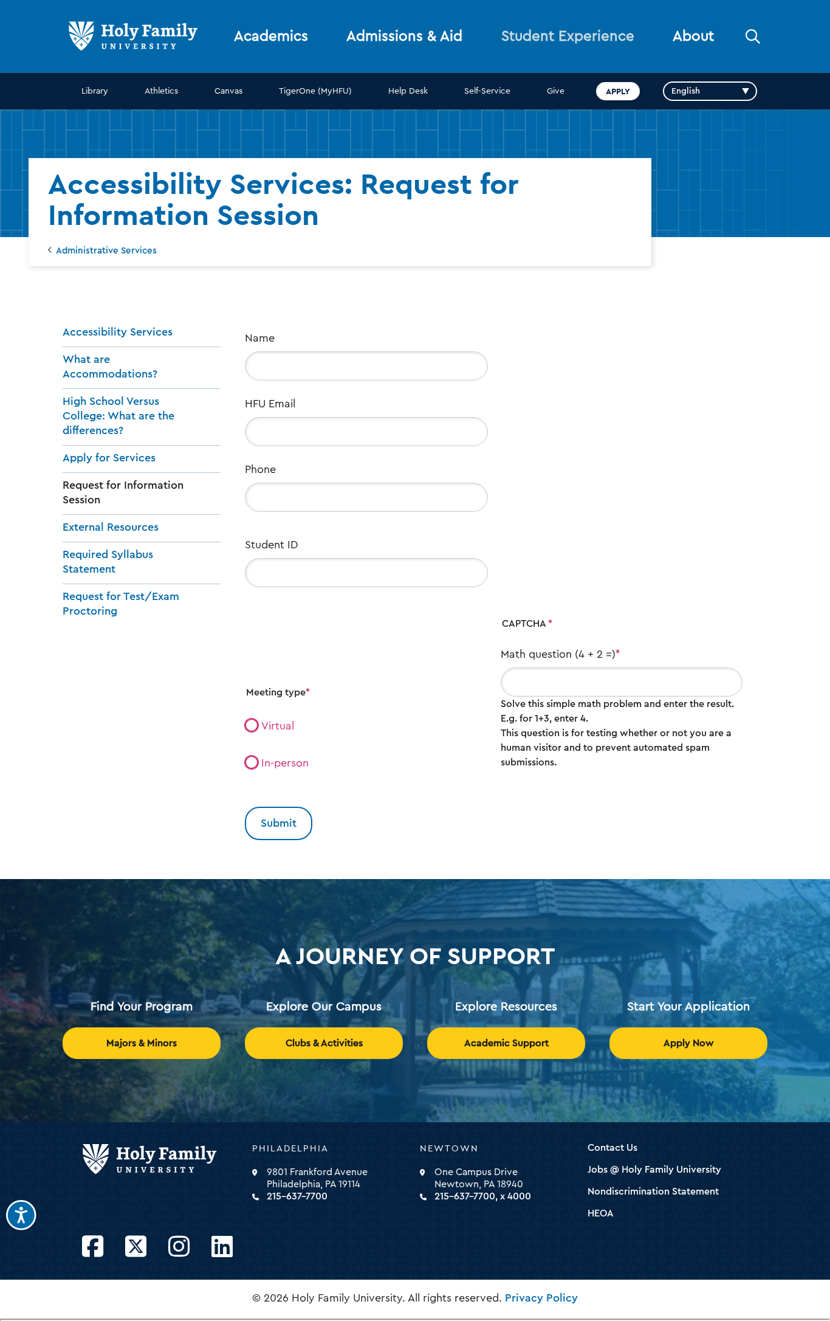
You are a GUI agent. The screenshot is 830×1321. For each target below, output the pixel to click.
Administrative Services (106, 250)
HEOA (601, 1213)
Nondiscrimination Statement (653, 1191)
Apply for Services (109, 457)
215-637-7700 (297, 1196)
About (693, 36)
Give (555, 91)
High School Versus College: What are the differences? (118, 416)
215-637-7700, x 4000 (482, 1196)
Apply (618, 91)
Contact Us (612, 1148)
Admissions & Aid (404, 36)
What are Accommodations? (110, 366)
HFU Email (270, 403)
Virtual (277, 725)
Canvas (228, 91)
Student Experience (567, 36)
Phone (260, 469)
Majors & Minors (141, 1043)
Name (260, 338)
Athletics (161, 91)
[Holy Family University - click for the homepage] (163, 1160)
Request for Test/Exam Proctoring (121, 603)
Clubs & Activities (324, 1043)
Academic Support (506, 1043)
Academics (271, 36)
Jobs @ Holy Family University (654, 1169)
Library (94, 91)
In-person (285, 762)
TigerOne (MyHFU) (315, 91)
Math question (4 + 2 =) (558, 654)
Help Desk (408, 91)
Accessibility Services (118, 331)
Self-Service (487, 91)
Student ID (271, 544)
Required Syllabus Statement (108, 561)
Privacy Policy (541, 1297)
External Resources (111, 527)
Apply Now (689, 1043)
